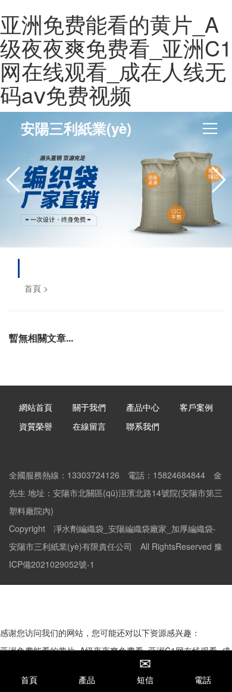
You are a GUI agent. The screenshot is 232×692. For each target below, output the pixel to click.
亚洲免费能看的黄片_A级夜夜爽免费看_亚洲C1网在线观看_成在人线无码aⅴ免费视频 (116, 58)
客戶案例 (196, 407)
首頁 (32, 288)
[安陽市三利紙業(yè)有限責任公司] (116, 180)
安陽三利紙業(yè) (76, 128)
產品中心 (142, 407)
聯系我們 (142, 426)
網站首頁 (35, 407)
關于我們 (89, 407)
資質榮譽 (35, 426)
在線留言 (89, 426)
